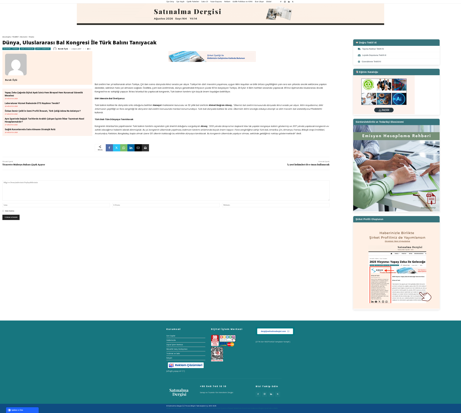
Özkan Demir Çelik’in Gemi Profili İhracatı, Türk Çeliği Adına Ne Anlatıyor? (43, 111)
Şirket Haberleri (42, 49)
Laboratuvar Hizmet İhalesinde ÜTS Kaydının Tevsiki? (32, 103)
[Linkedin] (289, 1)
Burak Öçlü (63, 49)
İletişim (169, 358)
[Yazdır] (145, 147)
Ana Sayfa (6, 37)
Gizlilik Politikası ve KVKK (243, 1)
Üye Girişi (170, 1)
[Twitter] (293, 1)
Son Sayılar (170, 336)
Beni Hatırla (9, 211)
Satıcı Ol (204, 1)
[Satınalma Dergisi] (230, 14)
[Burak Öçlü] (55, 49)
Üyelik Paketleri (193, 1)
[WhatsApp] (123, 147)
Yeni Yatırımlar (27, 49)
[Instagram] (285, 1)
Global (268, 1)
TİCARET (15, 37)
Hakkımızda (171, 340)
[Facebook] (281, 1)
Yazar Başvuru (216, 1)
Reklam (227, 1)
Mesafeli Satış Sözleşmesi (176, 349)
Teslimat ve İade (173, 353)
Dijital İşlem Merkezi (174, 344)
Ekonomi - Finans (27, 37)
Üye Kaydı (180, 1)
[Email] (138, 147)
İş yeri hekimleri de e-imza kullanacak (308, 164)
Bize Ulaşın (259, 1)
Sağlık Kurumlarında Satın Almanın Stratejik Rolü (30, 129)
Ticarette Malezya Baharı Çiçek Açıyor (23, 164)
